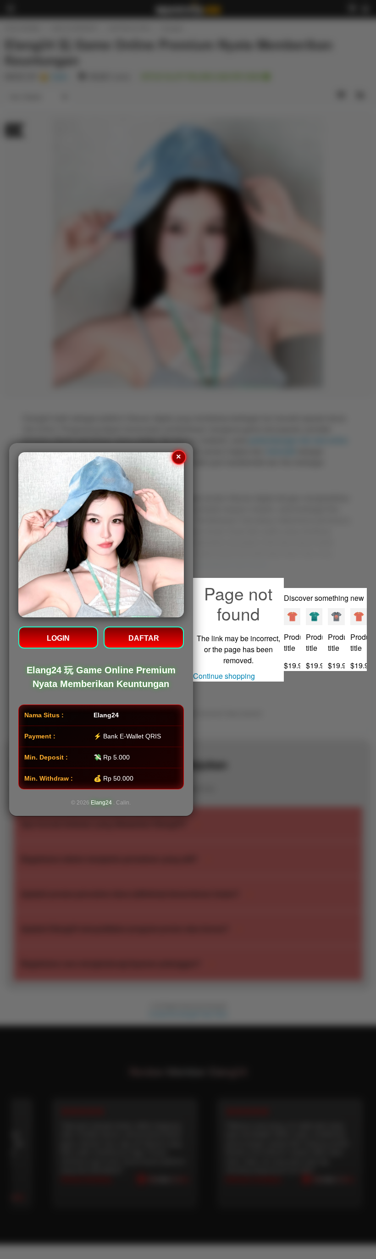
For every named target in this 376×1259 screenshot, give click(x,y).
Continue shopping (224, 676)
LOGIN (58, 638)
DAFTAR (143, 638)
